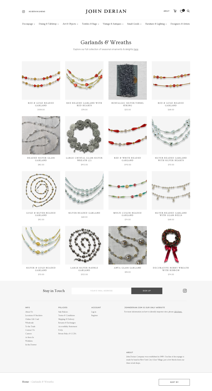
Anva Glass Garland (127, 268)
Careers (28, 334)
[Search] (188, 11)
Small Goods (133, 24)
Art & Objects (69, 24)
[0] (181, 11)
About (166, 11)
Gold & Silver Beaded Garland (41, 214)
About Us (29, 312)
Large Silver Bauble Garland (84, 269)
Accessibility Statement (67, 327)
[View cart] (175, 10)
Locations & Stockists (33, 316)
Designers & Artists (180, 24)
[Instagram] (23, 12)
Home (25, 381)
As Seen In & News (37, 12)
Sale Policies (63, 312)
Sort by (174, 382)
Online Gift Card (32, 319)
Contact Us (30, 330)
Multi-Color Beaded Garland (127, 214)
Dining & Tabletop (48, 24)
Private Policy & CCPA (67, 334)
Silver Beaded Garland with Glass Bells (171, 214)
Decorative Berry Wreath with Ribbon (171, 269)
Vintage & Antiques (112, 24)
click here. (178, 312)
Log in (93, 312)
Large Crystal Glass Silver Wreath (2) (84, 159)
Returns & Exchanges (67, 323)
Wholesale (29, 323)
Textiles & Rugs (89, 24)
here (136, 49)
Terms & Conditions (66, 316)
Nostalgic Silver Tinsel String (127, 104)
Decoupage (27, 24)
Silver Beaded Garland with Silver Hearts (171, 159)
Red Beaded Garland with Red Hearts (84, 104)
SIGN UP (147, 291)
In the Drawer (30, 345)
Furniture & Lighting (155, 24)
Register (94, 316)
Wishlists (29, 341)
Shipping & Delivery (66, 319)
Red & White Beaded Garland (127, 159)
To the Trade (30, 327)
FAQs (60, 330)
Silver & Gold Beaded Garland (41, 269)
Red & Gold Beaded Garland (41, 104)
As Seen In (29, 337)
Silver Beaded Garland (84, 213)
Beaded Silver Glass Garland (41, 159)
